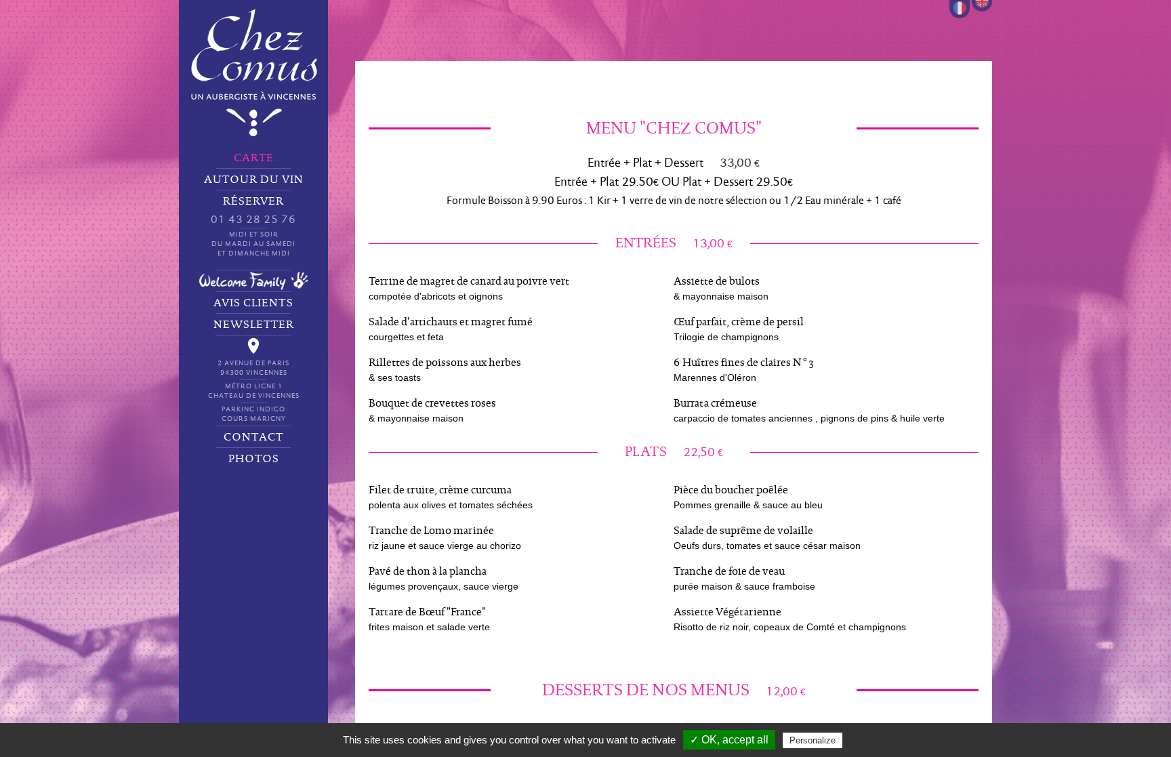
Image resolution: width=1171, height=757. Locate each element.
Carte (254, 157)
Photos (253, 458)
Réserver (253, 227)
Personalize (812, 740)
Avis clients (253, 303)
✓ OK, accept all (729, 739)
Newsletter (253, 324)
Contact (253, 437)
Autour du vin (254, 179)
